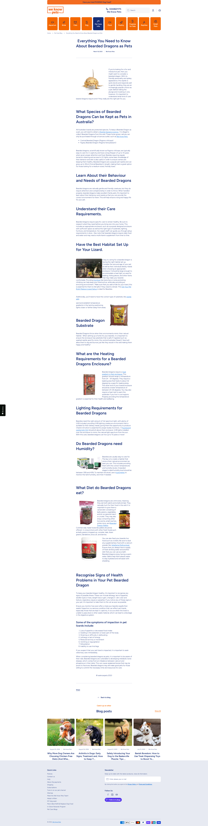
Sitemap (50, 793)
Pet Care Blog (58, 33)
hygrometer (120, 472)
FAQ (48, 779)
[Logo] (55, 10)
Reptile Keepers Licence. (109, 132)
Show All (158, 711)
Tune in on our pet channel (56, 790)
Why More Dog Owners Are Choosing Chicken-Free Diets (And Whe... (60, 756)
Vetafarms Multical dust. (120, 545)
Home (49, 33)
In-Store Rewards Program (56, 807)
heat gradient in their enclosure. (114, 373)
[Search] (127, 10)
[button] (160, 10)
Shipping (50, 785)
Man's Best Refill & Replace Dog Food (60, 804)
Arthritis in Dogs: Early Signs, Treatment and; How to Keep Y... (89, 756)
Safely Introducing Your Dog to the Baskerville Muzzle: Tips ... (118, 756)
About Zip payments (54, 782)
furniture (97, 280)
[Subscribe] (158, 779)
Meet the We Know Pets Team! (57, 796)
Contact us (51, 776)
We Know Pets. (122, 136)
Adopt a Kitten (52, 798)
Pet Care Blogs (52, 809)
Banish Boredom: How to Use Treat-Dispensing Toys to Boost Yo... (147, 756)
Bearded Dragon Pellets (106, 524)
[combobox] (138, 10)
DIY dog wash (52, 801)
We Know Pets (56, 822)
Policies (49, 774)
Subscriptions (52, 787)
